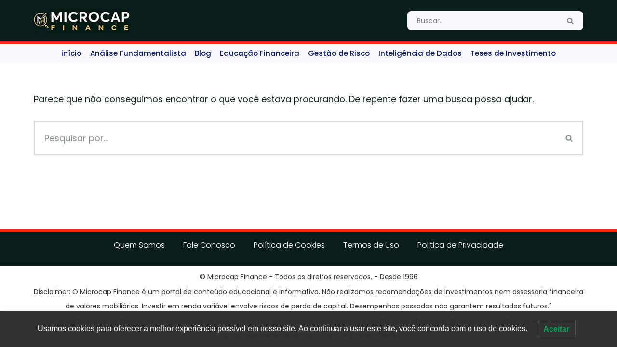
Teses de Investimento (513, 53)
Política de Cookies (289, 245)
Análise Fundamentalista (138, 53)
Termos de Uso (371, 245)
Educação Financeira (259, 53)
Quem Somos (139, 245)
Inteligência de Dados (420, 53)
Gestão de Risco (339, 53)
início (71, 53)
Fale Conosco (209, 245)
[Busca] (570, 20)
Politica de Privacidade (460, 245)
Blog (203, 53)
